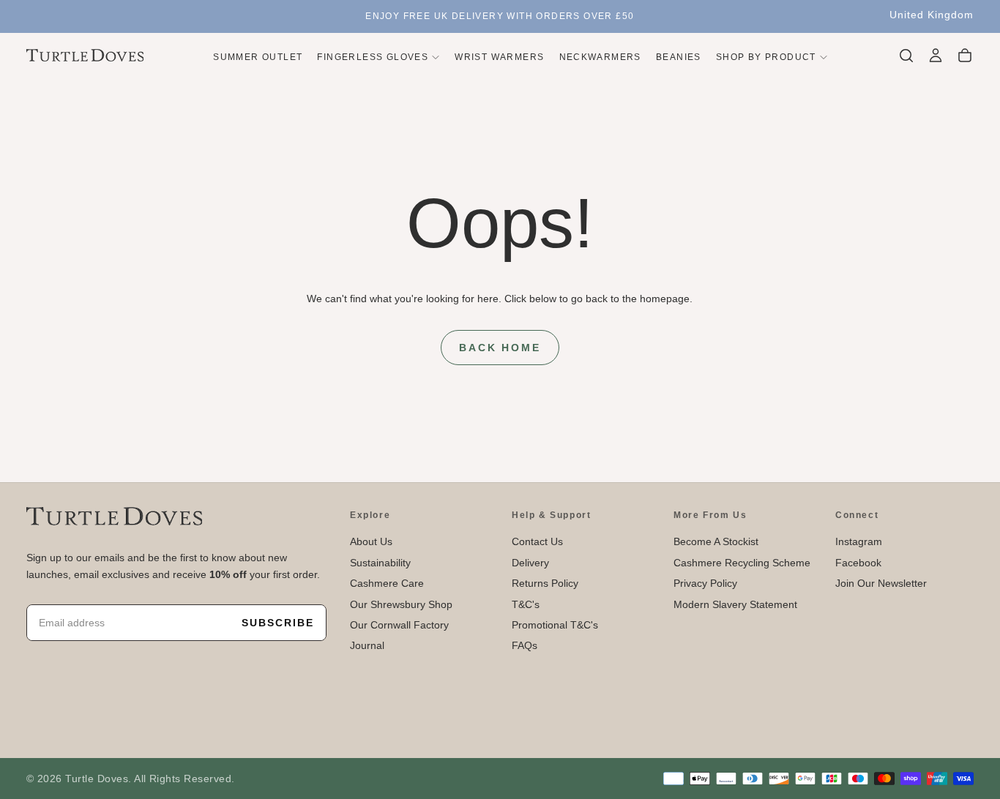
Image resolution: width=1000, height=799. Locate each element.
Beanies (678, 56)
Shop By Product (766, 56)
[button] (931, 15)
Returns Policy (545, 583)
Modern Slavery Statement (735, 604)
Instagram (858, 541)
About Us (371, 541)
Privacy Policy (705, 583)
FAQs (524, 645)
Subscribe (278, 623)
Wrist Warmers (499, 56)
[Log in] (935, 55)
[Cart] (965, 55)
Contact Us (537, 541)
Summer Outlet (257, 56)
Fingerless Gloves (372, 56)
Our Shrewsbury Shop (401, 604)
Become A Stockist (715, 541)
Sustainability (380, 563)
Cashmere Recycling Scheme (741, 563)
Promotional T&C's (555, 625)
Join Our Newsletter (881, 583)
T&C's (526, 604)
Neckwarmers (600, 56)
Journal (367, 645)
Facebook (858, 563)
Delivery (530, 563)
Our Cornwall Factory (399, 625)
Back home (499, 347)
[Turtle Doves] (114, 516)
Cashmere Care (387, 583)
